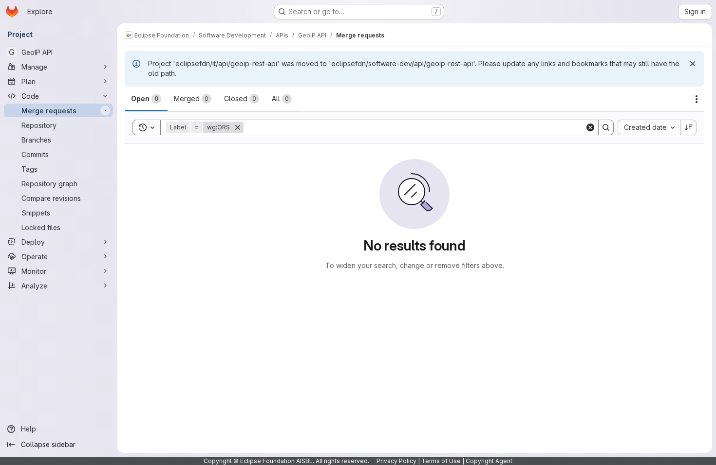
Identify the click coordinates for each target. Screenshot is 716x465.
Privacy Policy (396, 461)
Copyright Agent (489, 461)
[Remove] (238, 127)
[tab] (146, 99)
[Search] (606, 127)
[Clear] (590, 127)
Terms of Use (441, 461)
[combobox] (649, 127)
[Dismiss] (692, 64)
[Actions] (696, 99)
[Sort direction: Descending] (689, 127)
